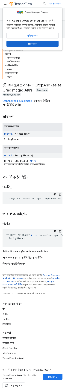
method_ (8, 133)
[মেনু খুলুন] (5, 4)
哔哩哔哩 (7, 324)
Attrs (33, 160)
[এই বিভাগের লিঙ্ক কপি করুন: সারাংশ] (18, 117)
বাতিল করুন (32, 35)
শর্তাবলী (6, 370)
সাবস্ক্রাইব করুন (54, 376)
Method (8, 155)
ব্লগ (4, 309)
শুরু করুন (32, 43)
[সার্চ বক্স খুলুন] (44, 4)
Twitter (6, 319)
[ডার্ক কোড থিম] (54, 194)
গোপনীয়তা (18, 370)
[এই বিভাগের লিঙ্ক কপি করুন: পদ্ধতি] (14, 224)
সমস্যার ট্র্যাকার (9, 338)
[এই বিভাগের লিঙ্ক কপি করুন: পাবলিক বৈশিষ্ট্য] (32, 178)
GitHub (6, 314)
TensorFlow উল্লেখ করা (13, 358)
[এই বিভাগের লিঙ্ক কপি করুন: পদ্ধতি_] (16, 187)
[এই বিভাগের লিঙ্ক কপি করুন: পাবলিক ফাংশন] (31, 214)
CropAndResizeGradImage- (18, 100)
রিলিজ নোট (8, 343)
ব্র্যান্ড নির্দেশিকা (9, 353)
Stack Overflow (10, 348)
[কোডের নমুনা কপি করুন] (59, 194)
